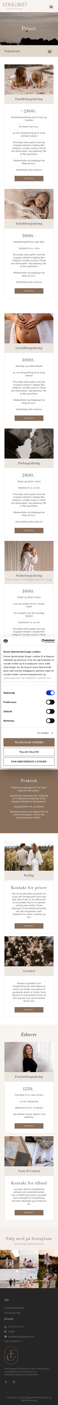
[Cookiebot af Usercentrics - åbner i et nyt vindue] (42, 641)
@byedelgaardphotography (29, 1243)
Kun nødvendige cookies (29, 761)
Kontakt (29, 926)
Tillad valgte (29, 752)
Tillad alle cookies (29, 742)
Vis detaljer (43, 733)
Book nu (29, 179)
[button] (51, 6)
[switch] (50, 702)
